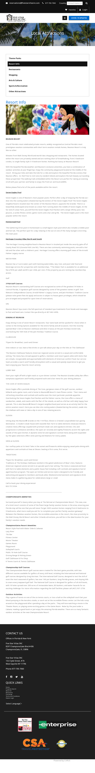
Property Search (11, 689)
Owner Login (10, 698)
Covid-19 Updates (79, 18)
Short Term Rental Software (83, 760)
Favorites (72, 10)
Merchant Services (61, 748)
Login (84, 10)
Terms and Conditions (13, 696)
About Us (8, 691)
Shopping (13, 75)
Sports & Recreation (18, 86)
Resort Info (14, 64)
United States (74, 3)
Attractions (9, 692)
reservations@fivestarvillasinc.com (24, 3)
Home (8, 687)
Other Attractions (17, 91)
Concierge (9, 694)
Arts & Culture (15, 80)
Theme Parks (15, 58)
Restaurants (14, 69)
